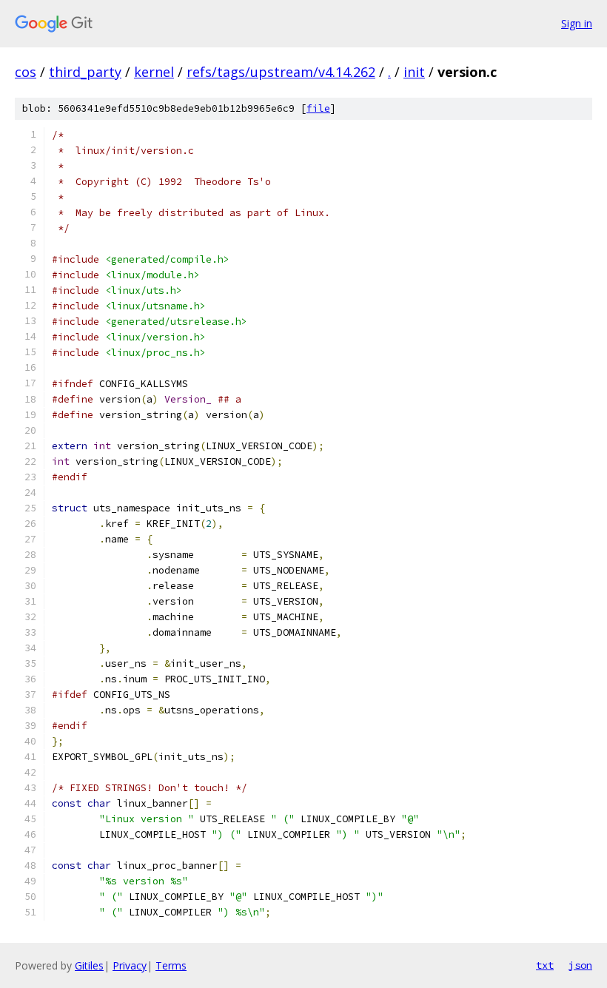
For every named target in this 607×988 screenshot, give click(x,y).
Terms (171, 965)
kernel (154, 72)
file (318, 108)
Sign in (576, 23)
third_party (85, 72)
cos (25, 72)
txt (545, 965)
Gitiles (89, 965)
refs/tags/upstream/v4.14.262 (281, 72)
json (580, 965)
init (414, 72)
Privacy (130, 965)
